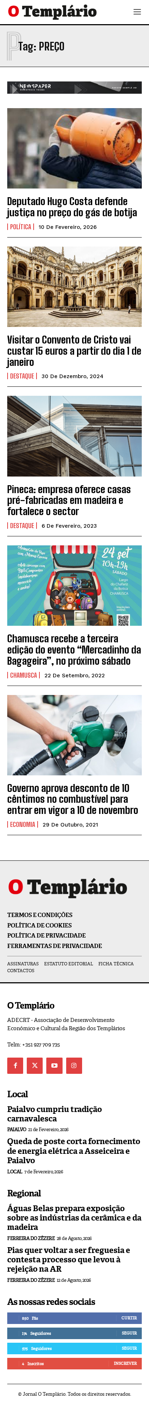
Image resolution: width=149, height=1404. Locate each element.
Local (14, 1172)
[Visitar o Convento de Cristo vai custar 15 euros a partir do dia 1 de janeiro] (74, 287)
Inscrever (125, 1363)
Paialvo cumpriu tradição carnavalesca (54, 1114)
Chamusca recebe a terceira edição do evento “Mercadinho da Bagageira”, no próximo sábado (74, 649)
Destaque (22, 376)
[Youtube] (54, 1065)
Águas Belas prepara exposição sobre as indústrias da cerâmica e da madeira (74, 1218)
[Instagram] (74, 1065)
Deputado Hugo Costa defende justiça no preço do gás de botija (72, 206)
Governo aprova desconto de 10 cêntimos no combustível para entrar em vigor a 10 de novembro (72, 799)
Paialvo (16, 1129)
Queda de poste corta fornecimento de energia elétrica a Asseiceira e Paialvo (73, 1151)
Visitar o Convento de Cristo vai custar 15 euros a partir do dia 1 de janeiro (74, 350)
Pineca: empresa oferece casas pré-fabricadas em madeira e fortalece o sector (69, 500)
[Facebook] (15, 1065)
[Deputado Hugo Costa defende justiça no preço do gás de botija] (74, 148)
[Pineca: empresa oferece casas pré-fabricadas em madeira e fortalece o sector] (74, 436)
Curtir (129, 1317)
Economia (22, 824)
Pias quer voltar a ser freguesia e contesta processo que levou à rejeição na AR (68, 1260)
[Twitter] (35, 1065)
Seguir (129, 1333)
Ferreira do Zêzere (31, 1238)
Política (20, 226)
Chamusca (23, 675)
